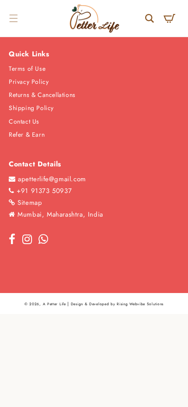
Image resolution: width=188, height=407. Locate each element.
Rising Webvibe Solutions (140, 304)
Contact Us (24, 121)
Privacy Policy (29, 81)
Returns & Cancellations (42, 94)
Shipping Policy (31, 107)
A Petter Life (54, 304)
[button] (13, 18)
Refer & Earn (27, 134)
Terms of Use (27, 68)
